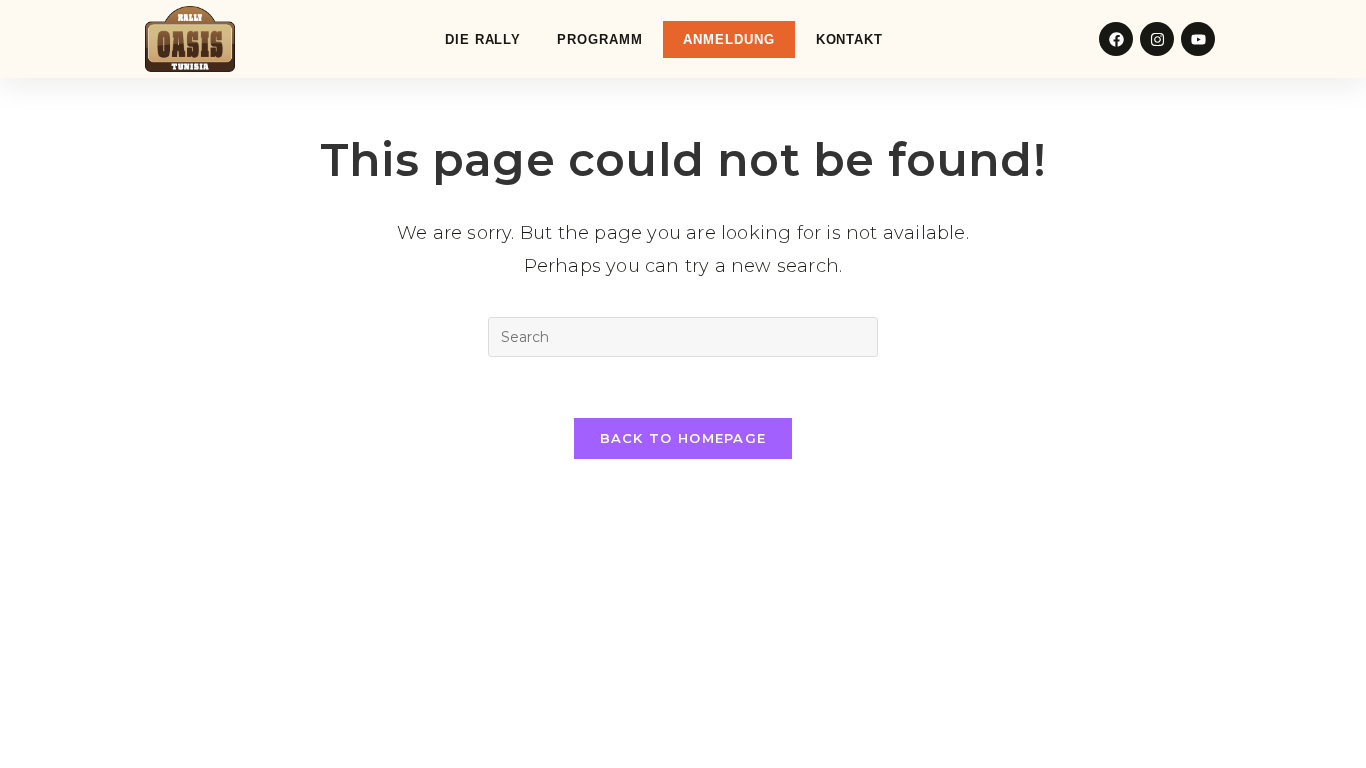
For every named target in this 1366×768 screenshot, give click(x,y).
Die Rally (483, 39)
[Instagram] (1157, 39)
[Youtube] (1198, 39)
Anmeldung (728, 39)
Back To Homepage (683, 438)
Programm (599, 39)
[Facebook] (1116, 39)
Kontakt (849, 39)
